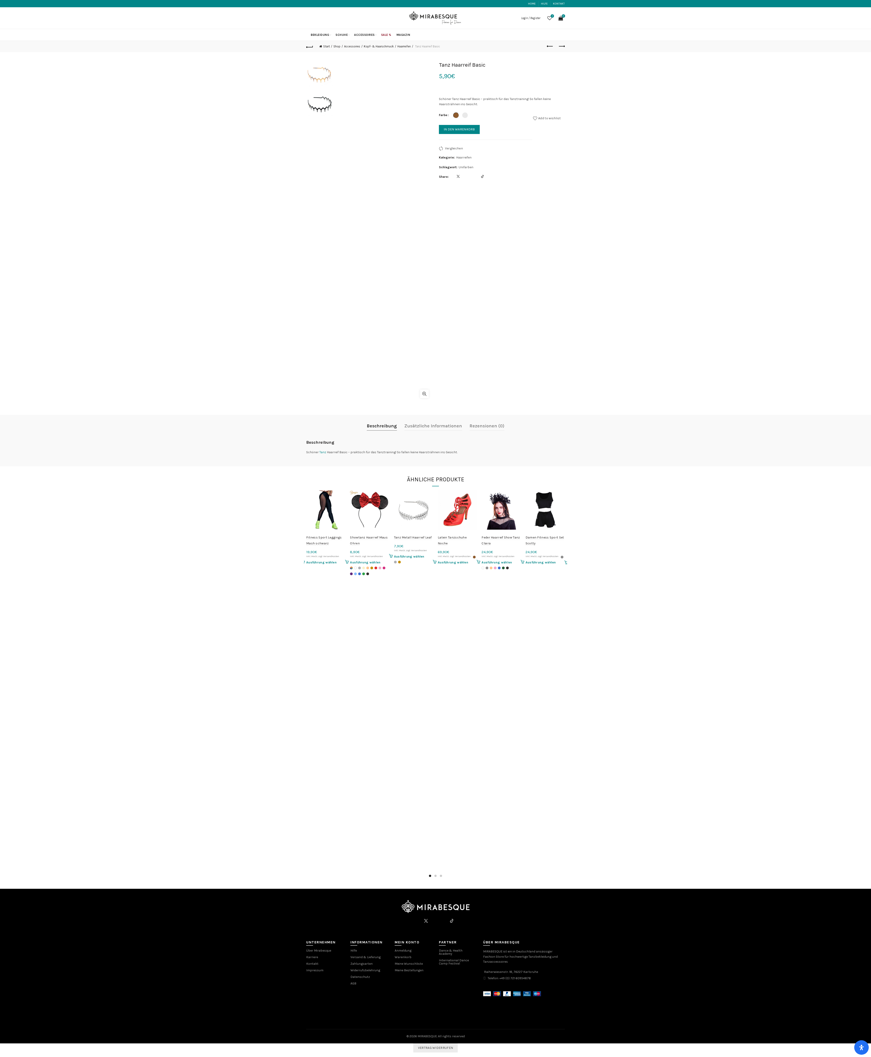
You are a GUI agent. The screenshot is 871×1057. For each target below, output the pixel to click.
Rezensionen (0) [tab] (487, 426)
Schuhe (341, 35)
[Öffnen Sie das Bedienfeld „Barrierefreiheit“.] (861, 1047)
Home (532, 3)
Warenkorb (403, 957)
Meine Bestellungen (409, 970)
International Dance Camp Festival (454, 961)
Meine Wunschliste (409, 964)
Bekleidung (320, 35)
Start (326, 46)
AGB (353, 983)
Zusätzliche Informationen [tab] (433, 426)
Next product (561, 46)
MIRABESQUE (427, 1036)
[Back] (309, 46)
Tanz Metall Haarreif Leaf (413, 537)
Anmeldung (403, 950)
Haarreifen (404, 46)
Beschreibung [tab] (382, 426)
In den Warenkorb (459, 129)
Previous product (550, 46)
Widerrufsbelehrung (365, 970)
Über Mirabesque (318, 950)
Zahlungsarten (361, 964)
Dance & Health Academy (450, 952)
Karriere (312, 957)
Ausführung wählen (321, 562)
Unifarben (466, 167)
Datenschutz (360, 977)
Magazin (403, 35)
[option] (319, 76)
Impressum (314, 970)
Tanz (322, 452)
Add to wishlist (549, 118)
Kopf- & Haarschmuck (379, 46)
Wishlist (552, 16)
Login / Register (530, 18)
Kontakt (559, 3)
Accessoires (364, 35)
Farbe (443, 115)
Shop (336, 46)
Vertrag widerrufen (435, 1048)
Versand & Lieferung (365, 957)
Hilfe (544, 3)
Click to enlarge (424, 394)
